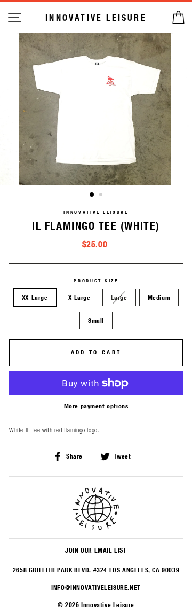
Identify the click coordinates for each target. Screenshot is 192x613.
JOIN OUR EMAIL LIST (95, 550)
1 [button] (92, 195)
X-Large (79, 297)
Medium (159, 297)
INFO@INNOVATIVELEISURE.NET (95, 587)
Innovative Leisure (96, 17)
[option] (96, 109)
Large (119, 297)
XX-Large (35, 297)
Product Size (96, 280)
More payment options (96, 405)
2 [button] (102, 195)
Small (96, 320)
